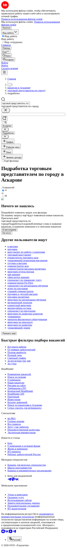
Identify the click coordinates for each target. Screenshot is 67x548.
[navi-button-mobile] (4, 72)
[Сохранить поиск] (4, 118)
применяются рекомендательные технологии (27, 515)
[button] (4, 62)
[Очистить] (5, 110)
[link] (6, 56)
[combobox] (15, 103)
